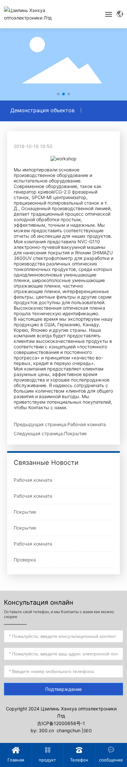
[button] (58, 94)
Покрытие (75, 433)
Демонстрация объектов (42, 110)
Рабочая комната (86, 424)
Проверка (25, 559)
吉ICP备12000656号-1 (61, 723)
